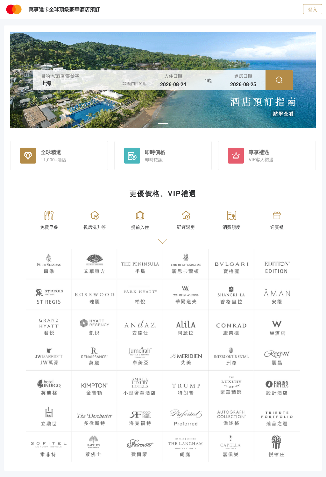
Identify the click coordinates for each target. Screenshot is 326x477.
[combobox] (81, 83)
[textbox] (81, 83)
